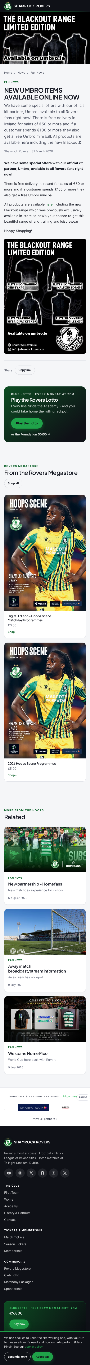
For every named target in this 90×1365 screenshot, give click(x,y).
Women (9, 1199)
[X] (31, 1173)
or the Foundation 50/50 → (31, 434)
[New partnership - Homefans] (45, 849)
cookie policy (34, 1346)
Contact (10, 1220)
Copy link (24, 370)
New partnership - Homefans (35, 883)
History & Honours (17, 1213)
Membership (13, 1251)
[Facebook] (42, 1173)
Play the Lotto (27, 423)
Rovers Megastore (17, 1268)
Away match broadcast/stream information (37, 968)
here (49, 204)
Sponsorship (13, 1289)
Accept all (43, 1356)
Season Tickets (15, 1244)
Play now (19, 1324)
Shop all (13, 483)
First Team (11, 1193)
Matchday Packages (18, 1282)
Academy (11, 1206)
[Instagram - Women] (53, 1173)
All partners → (72, 1096)
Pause (83, 1097)
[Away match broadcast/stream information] (45, 932)
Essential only (17, 1356)
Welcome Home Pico (28, 1053)
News (21, 72)
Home (8, 72)
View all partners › (45, 1118)
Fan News (37, 72)
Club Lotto (11, 1275)
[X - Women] (64, 1173)
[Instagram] (20, 1173)
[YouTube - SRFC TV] (8, 1173)
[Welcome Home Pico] (45, 1019)
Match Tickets (14, 1237)
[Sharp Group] (30, 1107)
